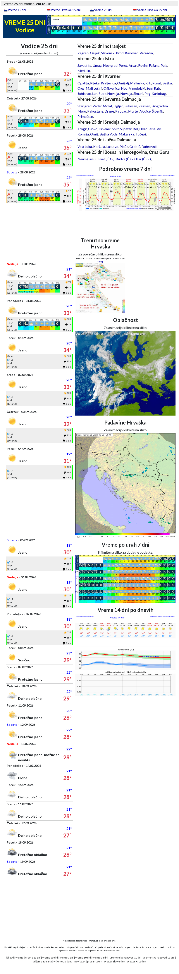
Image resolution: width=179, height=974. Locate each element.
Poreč (123, 65)
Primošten (85, 116)
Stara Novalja (109, 93)
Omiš (94, 134)
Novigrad (110, 65)
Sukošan (131, 106)
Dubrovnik (149, 146)
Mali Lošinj (94, 88)
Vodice (145, 111)
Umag (97, 65)
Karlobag (159, 93)
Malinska (137, 83)
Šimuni (138, 93)
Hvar (143, 129)
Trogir (82, 129)
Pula (164, 65)
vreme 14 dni (100, 957)
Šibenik (157, 111)
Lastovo (112, 146)
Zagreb (83, 53)
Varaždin (146, 53)
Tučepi (141, 134)
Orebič (134, 146)
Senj (149, 88)
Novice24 (79, 961)
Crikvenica (111, 88)
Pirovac (121, 111)
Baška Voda (108, 134)
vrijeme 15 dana (42, 961)
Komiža (83, 134)
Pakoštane (95, 111)
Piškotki (9, 957)
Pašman (144, 106)
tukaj (100, 261)
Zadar (97, 106)
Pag (147, 93)
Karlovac (131, 53)
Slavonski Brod (112, 53)
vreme (19, 957)
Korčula (99, 146)
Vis (159, 129)
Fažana (154, 65)
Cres (80, 88)
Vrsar (133, 65)
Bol (135, 129)
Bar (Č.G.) (143, 159)
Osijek (95, 53)
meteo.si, (150, 947)
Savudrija (84, 65)
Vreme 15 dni (17, 10)
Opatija (83, 83)
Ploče (124, 146)
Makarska (126, 134)
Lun (94, 93)
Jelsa (151, 129)
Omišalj (123, 83)
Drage (109, 111)
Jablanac (84, 93)
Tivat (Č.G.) (105, 159)
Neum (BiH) (86, 159)
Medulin (83, 70)
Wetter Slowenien (114, 961)
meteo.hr (82, 950)
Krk (148, 83)
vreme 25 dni (50, 957)
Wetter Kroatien (136, 961)
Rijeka (95, 83)
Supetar (125, 129)
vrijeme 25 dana (62, 961)
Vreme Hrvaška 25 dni (152, 10)
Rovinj (143, 65)
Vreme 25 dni (103, 10)
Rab (157, 88)
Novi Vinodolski (133, 88)
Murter (133, 111)
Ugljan (118, 106)
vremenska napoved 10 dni (125, 957)
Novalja (126, 93)
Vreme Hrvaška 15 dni (66, 10)
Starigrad (84, 106)
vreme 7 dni (67, 957)
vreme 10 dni (83, 957)
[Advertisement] (39, 230)
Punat (156, 83)
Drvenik (105, 129)
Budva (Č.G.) (125, 159)
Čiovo (92, 129)
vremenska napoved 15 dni (158, 957)
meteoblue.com (112, 950)
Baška (167, 83)
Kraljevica (108, 83)
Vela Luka (84, 146)
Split (115, 129)
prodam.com (94, 961)
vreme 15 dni (33, 957)
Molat (107, 106)
